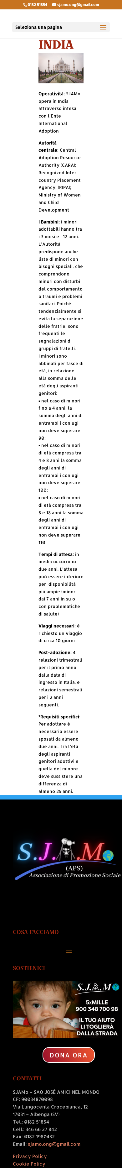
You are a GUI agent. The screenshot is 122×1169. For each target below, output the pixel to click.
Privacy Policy (30, 1156)
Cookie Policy (29, 1164)
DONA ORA (68, 1055)
